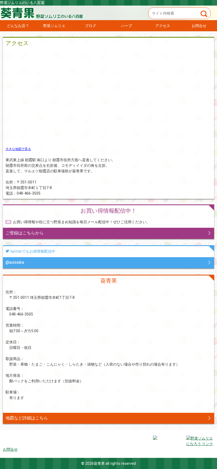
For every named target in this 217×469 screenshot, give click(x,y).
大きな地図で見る (18, 149)
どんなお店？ (18, 26)
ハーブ (126, 26)
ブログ (90, 26)
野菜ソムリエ (54, 26)
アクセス (162, 26)
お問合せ (199, 26)
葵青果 (108, 13)
